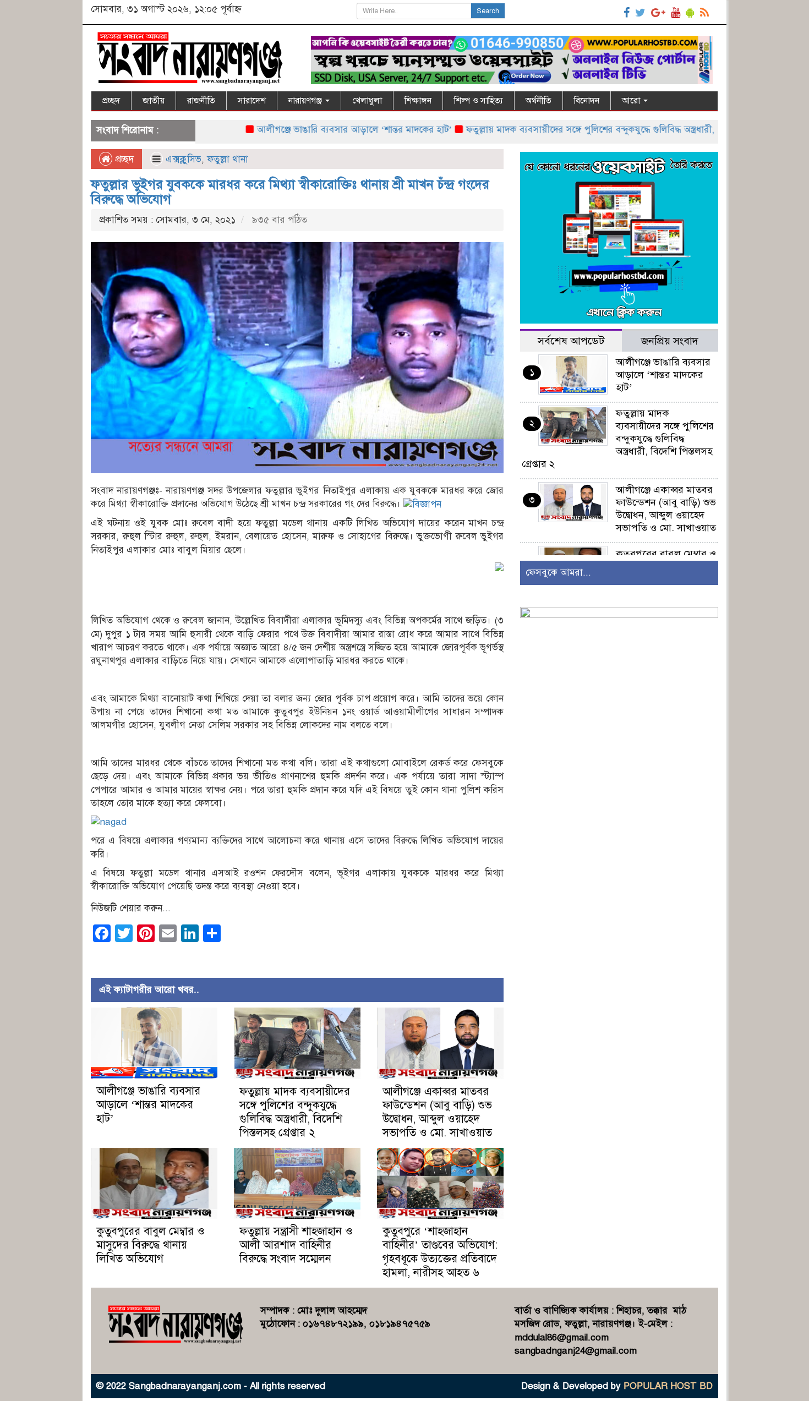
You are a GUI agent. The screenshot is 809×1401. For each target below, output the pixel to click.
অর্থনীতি (538, 100)
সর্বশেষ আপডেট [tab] (571, 341)
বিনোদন (586, 100)
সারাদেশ (252, 100)
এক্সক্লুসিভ (183, 159)
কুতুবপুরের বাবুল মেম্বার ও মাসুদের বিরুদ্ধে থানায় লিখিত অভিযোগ (150, 1245)
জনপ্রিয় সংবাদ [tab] (669, 341)
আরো (632, 100)
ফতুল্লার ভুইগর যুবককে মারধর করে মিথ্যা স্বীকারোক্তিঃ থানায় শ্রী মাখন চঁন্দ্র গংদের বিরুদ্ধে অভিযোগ (290, 191)
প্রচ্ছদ (111, 100)
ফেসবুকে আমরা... (558, 572)
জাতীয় (154, 100)
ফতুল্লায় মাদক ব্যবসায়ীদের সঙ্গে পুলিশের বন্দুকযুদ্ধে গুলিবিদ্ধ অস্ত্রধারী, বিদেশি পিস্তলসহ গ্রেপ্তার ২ (596, 129)
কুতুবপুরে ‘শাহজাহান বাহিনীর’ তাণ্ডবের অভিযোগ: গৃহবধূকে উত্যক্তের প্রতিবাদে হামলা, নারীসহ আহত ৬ (440, 1251)
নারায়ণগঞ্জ (306, 100)
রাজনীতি (201, 100)
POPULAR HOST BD (668, 1386)
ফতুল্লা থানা (227, 159)
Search (488, 11)
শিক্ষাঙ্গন (417, 100)
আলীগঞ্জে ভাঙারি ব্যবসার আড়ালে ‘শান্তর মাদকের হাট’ (314, 129)
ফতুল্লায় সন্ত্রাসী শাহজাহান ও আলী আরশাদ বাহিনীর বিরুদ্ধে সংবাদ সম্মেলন (296, 1245)
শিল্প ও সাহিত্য (478, 100)
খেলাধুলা (367, 100)
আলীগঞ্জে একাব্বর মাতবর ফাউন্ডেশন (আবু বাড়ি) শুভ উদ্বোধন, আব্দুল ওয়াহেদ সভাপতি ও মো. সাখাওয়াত (437, 1112)
